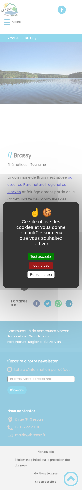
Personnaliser (41, 275)
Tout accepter (41, 256)
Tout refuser (41, 266)
